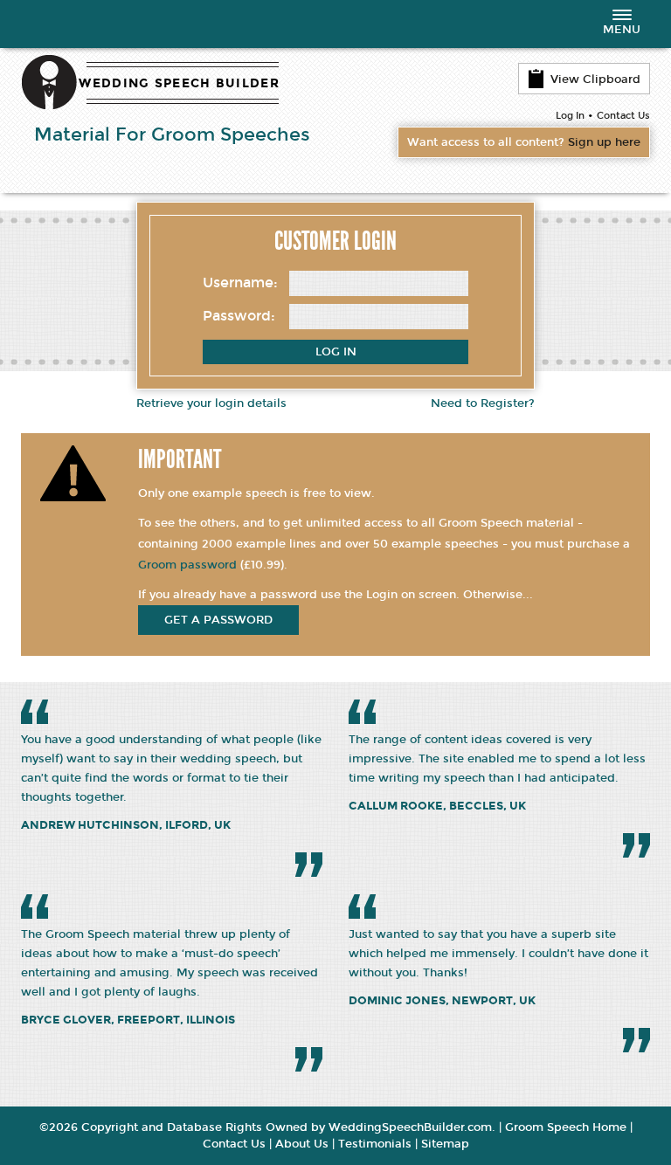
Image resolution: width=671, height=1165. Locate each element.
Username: (240, 282)
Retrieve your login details (211, 403)
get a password (218, 620)
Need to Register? (483, 403)
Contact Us (623, 115)
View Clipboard (595, 79)
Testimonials (375, 1144)
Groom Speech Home (565, 1127)
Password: (239, 315)
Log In (570, 115)
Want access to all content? (523, 142)
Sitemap (445, 1144)
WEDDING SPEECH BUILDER (179, 83)
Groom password (187, 565)
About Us (302, 1144)
